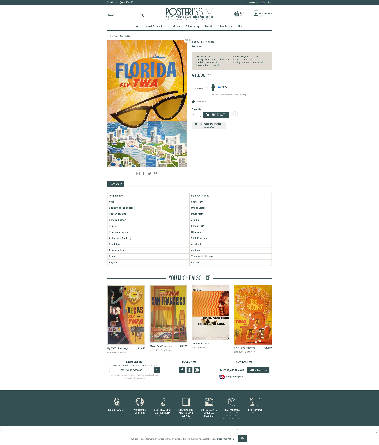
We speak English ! (234, 376)
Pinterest (155, 173)
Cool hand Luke (200, 343)
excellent (205, 62)
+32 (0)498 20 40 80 (233, 370)
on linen (206, 65)
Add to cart (216, 114)
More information (225, 439)
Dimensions (198, 88)
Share (144, 173)
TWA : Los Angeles (244, 347)
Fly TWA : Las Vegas (118, 348)
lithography (246, 62)
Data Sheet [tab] (116, 184)
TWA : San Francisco (161, 346)
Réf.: (194, 46)
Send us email (260, 370)
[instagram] (138, 173)
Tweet (149, 173)
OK (242, 438)
